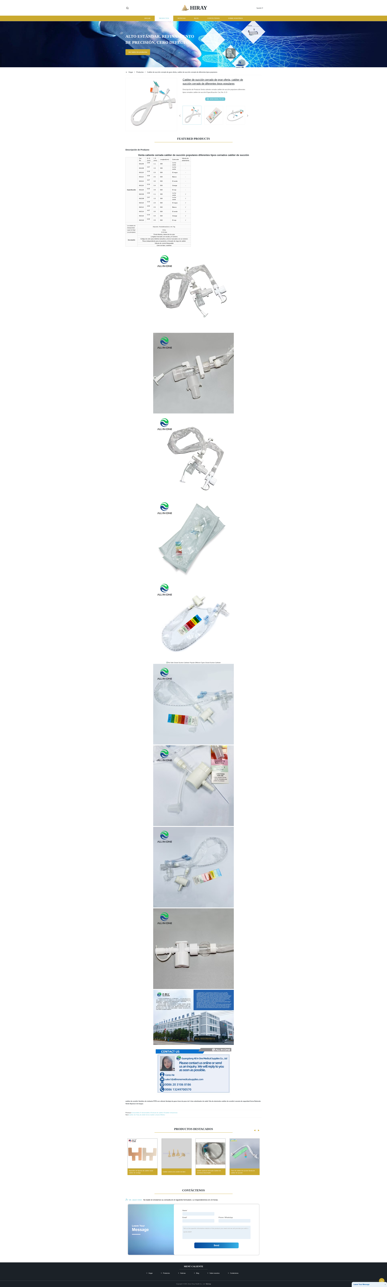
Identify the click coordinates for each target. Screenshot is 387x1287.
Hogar (147, 18)
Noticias (181, 18)
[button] (127, 8)
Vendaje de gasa (171, 1101)
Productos (164, 18)
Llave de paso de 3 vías (185, 1101)
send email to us (217, 99)
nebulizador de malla (201, 1101)
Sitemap (208, 1284)
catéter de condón (131, 1101)
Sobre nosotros (235, 18)
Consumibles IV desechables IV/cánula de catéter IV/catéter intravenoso (154, 1112)
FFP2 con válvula (159, 1101)
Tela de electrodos (215, 1101)
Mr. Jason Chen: (135, 1200)
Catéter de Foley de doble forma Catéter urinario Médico (147, 1115)
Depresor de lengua (136, 1103)
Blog (196, 18)
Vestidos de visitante (145, 1101)
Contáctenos (213, 18)
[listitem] (193, 114)
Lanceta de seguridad (242, 1101)
